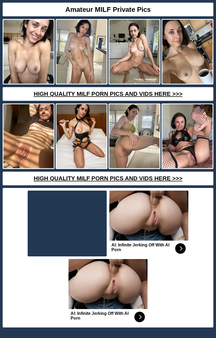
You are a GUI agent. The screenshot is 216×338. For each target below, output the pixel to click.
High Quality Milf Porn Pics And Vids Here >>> (108, 94)
